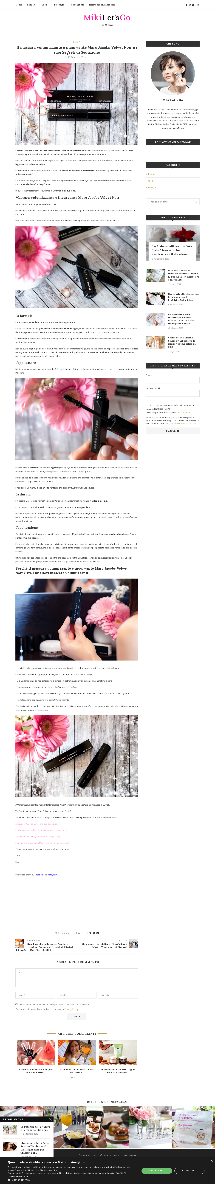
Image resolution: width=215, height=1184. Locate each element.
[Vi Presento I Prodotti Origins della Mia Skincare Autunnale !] (118, 1052)
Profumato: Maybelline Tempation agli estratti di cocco (41, 830)
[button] (72, 1180)
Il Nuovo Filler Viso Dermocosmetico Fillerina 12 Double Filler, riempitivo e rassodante (183, 275)
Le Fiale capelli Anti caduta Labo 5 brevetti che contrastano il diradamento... (173, 250)
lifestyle (152, 187)
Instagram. (53, 874)
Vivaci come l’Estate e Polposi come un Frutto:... (36, 1071)
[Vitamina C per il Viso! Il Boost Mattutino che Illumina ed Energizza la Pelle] (77, 1052)
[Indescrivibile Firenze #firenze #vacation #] (64, 1127)
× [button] (211, 1161)
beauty (76, 42)
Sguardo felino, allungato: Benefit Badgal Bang (37, 836)
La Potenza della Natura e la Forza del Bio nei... (35, 1128)
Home (18, 4)
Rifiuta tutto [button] (189, 1170)
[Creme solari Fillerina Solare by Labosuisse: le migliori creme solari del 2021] (155, 342)
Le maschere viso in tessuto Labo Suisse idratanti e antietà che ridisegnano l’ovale (181, 319)
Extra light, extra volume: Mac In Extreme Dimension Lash (42, 842)
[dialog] (107, 1170)
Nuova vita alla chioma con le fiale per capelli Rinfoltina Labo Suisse (183, 296)
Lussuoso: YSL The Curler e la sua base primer (37, 823)
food (150, 180)
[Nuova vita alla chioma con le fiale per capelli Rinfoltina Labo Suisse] (155, 298)
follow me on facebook (102, 4)
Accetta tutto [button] (156, 1170)
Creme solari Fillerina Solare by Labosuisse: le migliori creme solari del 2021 (182, 342)
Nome (149, 375)
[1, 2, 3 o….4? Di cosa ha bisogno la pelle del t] (193, 1127)
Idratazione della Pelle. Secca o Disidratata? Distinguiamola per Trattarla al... (34, 1148)
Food (44, 4)
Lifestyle (59, 4)
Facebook (39, 874)
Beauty (31, 4)
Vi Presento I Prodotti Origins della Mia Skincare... (117, 1071)
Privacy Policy (71, 1009)
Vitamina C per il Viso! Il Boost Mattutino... (77, 1071)
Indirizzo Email (153, 388)
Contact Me (77, 4)
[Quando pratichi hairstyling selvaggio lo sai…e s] (150, 1127)
